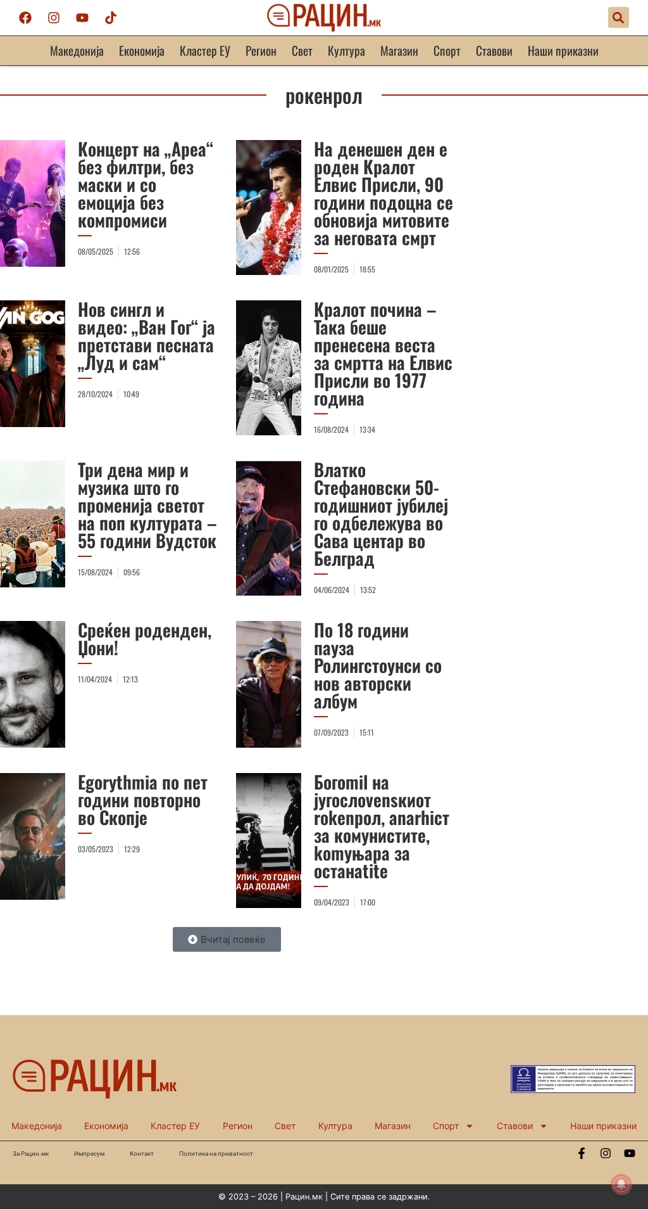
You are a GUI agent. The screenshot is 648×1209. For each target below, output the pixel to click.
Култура (346, 50)
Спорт (447, 50)
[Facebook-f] (581, 1153)
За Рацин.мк (31, 1153)
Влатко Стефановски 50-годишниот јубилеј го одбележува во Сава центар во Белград (381, 513)
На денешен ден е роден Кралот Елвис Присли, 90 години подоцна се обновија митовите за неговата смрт (383, 193)
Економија (142, 50)
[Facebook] (25, 17)
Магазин (399, 50)
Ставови (494, 50)
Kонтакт (142, 1153)
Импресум (89, 1153)
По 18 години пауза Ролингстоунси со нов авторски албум (378, 665)
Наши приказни (563, 50)
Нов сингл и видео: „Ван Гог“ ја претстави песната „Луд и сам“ (146, 335)
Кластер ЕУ (205, 50)
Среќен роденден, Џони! (144, 638)
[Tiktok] (110, 17)
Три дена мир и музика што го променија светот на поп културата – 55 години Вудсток (147, 504)
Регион (261, 50)
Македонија (77, 50)
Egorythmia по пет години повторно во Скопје (143, 799)
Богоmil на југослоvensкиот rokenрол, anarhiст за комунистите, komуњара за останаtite (381, 826)
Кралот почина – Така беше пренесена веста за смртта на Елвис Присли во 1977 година (383, 353)
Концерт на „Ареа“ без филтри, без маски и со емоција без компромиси (145, 184)
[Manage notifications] (621, 1184)
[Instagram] (53, 17)
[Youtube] (82, 17)
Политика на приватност (216, 1153)
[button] (618, 17)
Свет (302, 50)
